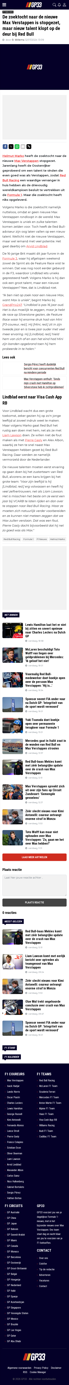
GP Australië (13, 1212)
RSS (25, 1372)
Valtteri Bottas (14, 1198)
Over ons (43, 1258)
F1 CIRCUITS (14, 1206)
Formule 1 (14, 195)
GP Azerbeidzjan (15, 1302)
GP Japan (12, 1223)
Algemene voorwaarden (19, 1367)
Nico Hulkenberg (15, 1181)
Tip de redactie (47, 1269)
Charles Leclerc (15, 1102)
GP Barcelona (14, 1257)
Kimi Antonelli (14, 1119)
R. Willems (18, 39)
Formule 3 (9, 258)
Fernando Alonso (15, 1125)
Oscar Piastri (13, 1097)
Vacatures (44, 1280)
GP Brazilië (12, 1324)
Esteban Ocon (14, 1147)
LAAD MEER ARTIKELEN (34, 857)
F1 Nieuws (42, 539)
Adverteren (44, 1275)
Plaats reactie (34, 902)
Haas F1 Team (46, 1114)
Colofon (43, 1263)
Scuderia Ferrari (47, 1091)
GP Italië (11, 1290)
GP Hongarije (13, 1279)
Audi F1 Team (46, 1130)
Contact (43, 1286)
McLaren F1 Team (48, 1086)
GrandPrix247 (12, 305)
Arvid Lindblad (36, 246)
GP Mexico (12, 1318)
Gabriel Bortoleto (15, 1187)
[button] (54, 5)
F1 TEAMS (44, 1074)
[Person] (64, 5)
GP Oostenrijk (14, 1262)
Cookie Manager (38, 1372)
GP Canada (12, 1246)
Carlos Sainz (13, 1175)
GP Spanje (12, 1296)
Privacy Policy (41, 1367)
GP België (12, 1274)
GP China (11, 1217)
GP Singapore (14, 1307)
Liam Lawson (12, 435)
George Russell (14, 1114)
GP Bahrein (12, 1229)
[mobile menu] (4, 5)
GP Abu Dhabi (14, 1341)
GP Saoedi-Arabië (16, 1234)
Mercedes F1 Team (49, 1097)
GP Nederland (14, 1285)
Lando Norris (13, 1091)
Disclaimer (56, 1367)
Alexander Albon (15, 1170)
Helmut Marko (13, 156)
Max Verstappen (26, 161)
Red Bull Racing (12, 539)
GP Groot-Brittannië (17, 1268)
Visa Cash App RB (48, 1119)
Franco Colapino (15, 1142)
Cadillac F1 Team (47, 1136)
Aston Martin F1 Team (50, 1102)
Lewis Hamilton (14, 1108)
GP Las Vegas (14, 1330)
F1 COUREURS (15, 1074)
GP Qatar (11, 1335)
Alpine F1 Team (47, 1108)
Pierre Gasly (33, 440)
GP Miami (12, 1240)
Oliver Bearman (14, 1153)
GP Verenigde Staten (17, 1313)
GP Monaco (13, 1251)
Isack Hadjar (13, 1086)
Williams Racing (47, 1125)
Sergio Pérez (14, 1192)
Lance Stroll (13, 1130)
